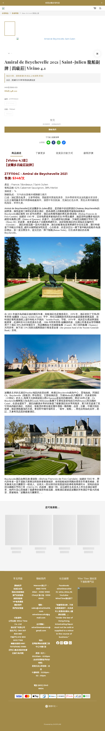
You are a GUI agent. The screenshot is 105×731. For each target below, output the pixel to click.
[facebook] (53, 142)
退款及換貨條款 (18, 592)
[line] (48, 142)
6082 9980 (44, 592)
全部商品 (5, 13)
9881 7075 (41, 589)
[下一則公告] (102, 3)
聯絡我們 (52, 129)
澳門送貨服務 (18, 595)
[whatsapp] (59, 142)
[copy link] (64, 142)
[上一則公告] (3, 3)
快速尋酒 (15, 13)
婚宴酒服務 (17, 598)
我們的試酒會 (18, 608)
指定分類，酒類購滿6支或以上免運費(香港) (24, 76)
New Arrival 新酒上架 (30, 13)
